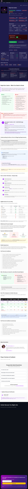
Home (1, 2)
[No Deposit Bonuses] (1, 1)
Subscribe (14, 483)
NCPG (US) (2, 76)
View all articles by (9, 350)
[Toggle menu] (26, 1)
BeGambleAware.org (18, 47)
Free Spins (4, 2)
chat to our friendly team (19, 385)
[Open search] (25, 1)
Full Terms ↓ (13, 46)
